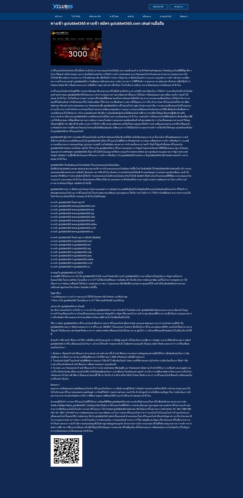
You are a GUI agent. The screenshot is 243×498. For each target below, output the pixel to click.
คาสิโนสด (114, 16)
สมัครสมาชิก (95, 16)
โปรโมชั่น (75, 16)
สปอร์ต (131, 16)
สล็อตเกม (147, 16)
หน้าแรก (58, 16)
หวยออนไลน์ (165, 16)
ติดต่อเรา (184, 16)
